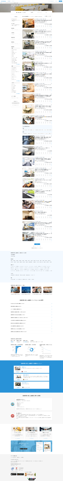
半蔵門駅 (43, 260)
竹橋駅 (40, 260)
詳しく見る (31, 438)
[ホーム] (3, 1)
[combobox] (34, 12)
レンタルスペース (13, 266)
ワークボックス (48, 266)
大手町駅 (31, 260)
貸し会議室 (17, 266)
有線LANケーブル (30, 133)
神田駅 (11, 260)
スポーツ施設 (32, 269)
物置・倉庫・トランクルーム (19, 270)
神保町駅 (20, 260)
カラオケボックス (36, 269)
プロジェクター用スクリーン (41, 133)
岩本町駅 (23, 260)
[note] (35, 478)
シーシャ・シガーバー (26, 270)
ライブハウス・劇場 (32, 270)
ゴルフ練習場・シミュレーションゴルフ (44, 269)
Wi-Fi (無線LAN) (25, 133)
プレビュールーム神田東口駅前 (18, 372)
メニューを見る (17, 438)
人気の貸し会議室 (13, 256)
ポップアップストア (13, 270)
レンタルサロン (36, 266)
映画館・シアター (17, 269)
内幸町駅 (34, 260)
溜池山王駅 (49, 260)
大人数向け (29, 279)
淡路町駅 (17, 260)
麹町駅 (46, 260)
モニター (47, 133)
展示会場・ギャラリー (27, 269)
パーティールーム (31, 266)
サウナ (43, 270)
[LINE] (28, 478)
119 (40, 246)
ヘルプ (16, 465)
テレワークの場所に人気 (19, 279)
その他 (51, 270)
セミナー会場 (44, 266)
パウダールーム (21, 269)
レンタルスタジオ (21, 266)
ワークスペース (26, 266)
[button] (31, 304)
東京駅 (29, 260)
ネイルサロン (12, 269)
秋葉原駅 (14, 260)
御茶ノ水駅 (37, 260)
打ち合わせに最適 (13, 279)
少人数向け (33, 279)
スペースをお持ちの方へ (14, 457)
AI (51, 40)
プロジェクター (35, 133)
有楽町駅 (26, 260)
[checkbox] (11, 49)
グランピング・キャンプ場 (39, 270)
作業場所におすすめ (24, 279)
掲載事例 (22, 457)
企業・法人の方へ (13, 465)
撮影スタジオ (40, 266)
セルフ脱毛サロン (47, 270)
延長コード (50, 133)
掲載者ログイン (19, 457)
